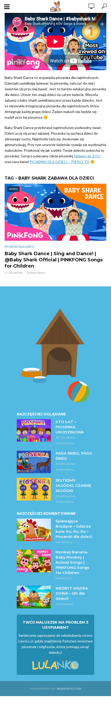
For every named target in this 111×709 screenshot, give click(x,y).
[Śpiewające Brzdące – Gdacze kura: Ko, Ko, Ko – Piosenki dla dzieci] (34, 530)
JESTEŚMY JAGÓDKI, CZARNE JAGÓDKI (73, 485)
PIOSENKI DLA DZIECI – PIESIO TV (60, 161)
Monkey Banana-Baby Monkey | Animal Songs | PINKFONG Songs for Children (72, 562)
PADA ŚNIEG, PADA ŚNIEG (74, 456)
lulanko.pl (25, 641)
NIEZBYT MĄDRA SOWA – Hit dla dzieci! (72, 593)
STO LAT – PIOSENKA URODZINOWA (70, 427)
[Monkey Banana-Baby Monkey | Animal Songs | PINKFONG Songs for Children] (34, 561)
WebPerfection (69, 688)
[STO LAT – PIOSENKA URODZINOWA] (34, 430)
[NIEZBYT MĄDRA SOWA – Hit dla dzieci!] (34, 597)
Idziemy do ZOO (87, 156)
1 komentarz (64, 604)
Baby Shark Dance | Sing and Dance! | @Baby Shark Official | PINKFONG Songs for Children (54, 260)
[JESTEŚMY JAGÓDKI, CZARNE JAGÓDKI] (34, 489)
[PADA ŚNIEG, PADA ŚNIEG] (34, 462)
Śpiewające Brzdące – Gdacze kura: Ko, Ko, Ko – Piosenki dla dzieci (74, 529)
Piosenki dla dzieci (19, 246)
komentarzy (64, 542)
